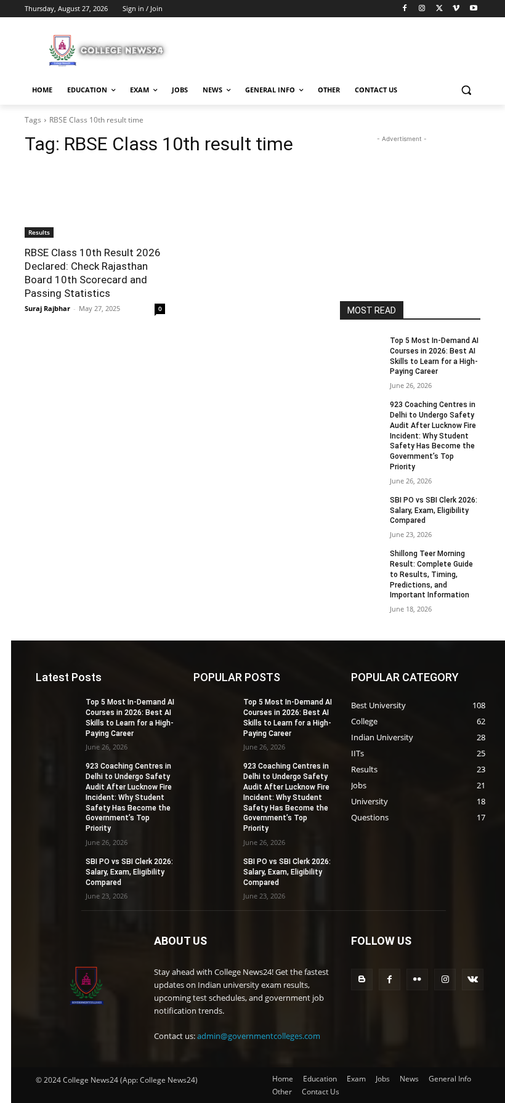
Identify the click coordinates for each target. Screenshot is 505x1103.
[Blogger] (362, 979)
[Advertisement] (336, 48)
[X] (439, 9)
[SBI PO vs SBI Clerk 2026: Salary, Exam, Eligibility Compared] (361, 510)
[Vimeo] (456, 9)
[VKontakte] (472, 979)
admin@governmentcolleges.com (258, 1035)
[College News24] (108, 50)
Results (39, 232)
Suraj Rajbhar (47, 308)
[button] (465, 90)
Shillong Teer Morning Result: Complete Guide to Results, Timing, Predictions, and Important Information (431, 574)
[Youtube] (473, 9)
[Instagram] (422, 9)
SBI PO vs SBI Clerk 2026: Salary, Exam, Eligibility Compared (433, 510)
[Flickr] (417, 979)
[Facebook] (405, 9)
